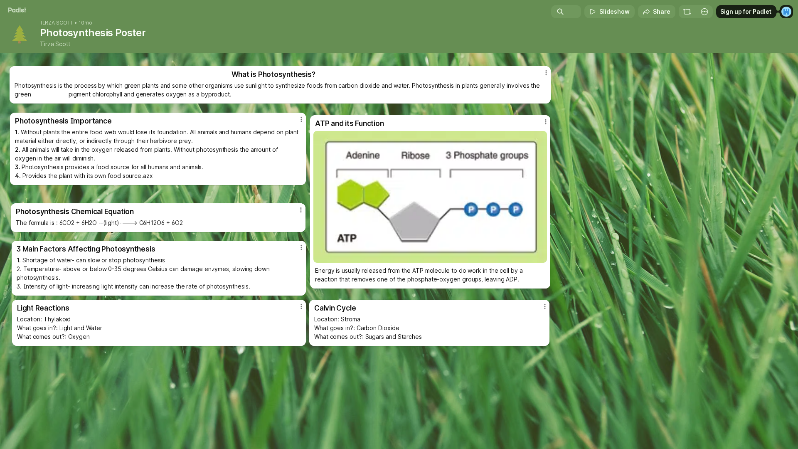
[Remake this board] (687, 11)
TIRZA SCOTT (56, 23)
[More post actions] (544, 306)
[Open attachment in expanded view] (430, 197)
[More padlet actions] (704, 11)
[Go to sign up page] (786, 11)
